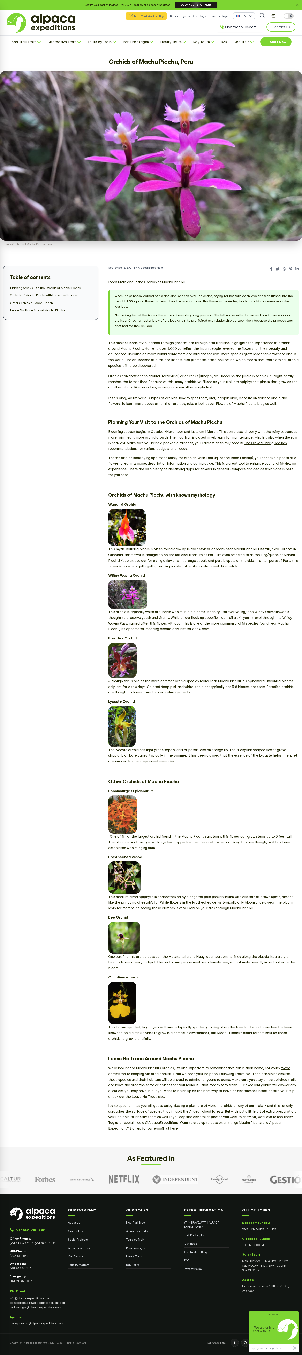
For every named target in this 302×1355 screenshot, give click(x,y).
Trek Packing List (195, 1235)
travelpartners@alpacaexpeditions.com (36, 1323)
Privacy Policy (193, 1269)
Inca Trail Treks (136, 1222)
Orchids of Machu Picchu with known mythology (43, 295)
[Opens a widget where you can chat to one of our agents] (274, 1331)
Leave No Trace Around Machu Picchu (37, 310)
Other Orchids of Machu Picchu (32, 303)
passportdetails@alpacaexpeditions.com (38, 1303)
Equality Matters (78, 1265)
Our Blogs (199, 16)
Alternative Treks (137, 1231)
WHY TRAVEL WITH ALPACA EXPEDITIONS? (201, 1224)
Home (5, 244)
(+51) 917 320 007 (21, 1281)
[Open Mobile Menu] (273, 16)
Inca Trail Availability (149, 16)
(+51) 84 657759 (45, 1243)
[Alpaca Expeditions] (32, 1213)
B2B (224, 41)
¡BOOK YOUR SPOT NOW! (196, 5)
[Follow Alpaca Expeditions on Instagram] (245, 1343)
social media (134, 1122)
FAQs (187, 1260)
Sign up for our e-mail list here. (154, 1128)
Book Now (277, 41)
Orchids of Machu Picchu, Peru (151, 61)
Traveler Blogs (218, 16)
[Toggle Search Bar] (262, 16)
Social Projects (180, 16)
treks (259, 1105)
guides (266, 1085)
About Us (74, 1222)
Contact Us (75, 1231)
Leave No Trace (144, 1096)
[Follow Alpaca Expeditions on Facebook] (235, 1343)
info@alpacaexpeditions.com (29, 1298)
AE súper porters (79, 1248)
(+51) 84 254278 (20, 1243)
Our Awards (76, 1256)
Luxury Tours (134, 1256)
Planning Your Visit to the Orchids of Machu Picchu (45, 288)
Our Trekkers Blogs (196, 1252)
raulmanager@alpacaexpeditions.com (35, 1307)
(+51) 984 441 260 (20, 1268)
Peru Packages (136, 1248)
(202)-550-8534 (20, 1256)
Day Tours (132, 1265)
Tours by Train (135, 1239)
